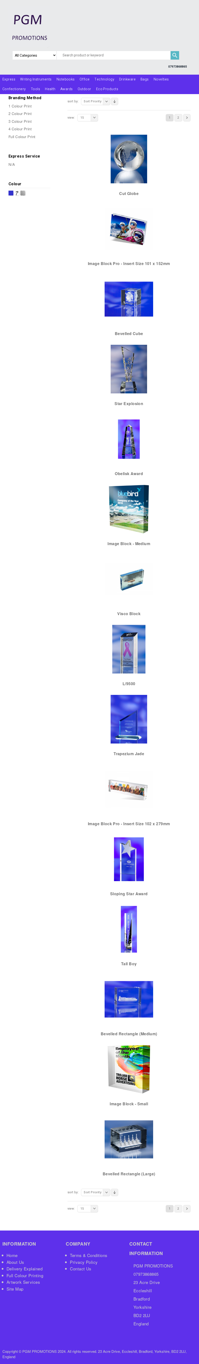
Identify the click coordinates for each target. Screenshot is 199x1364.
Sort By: (73, 101)
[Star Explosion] (129, 369)
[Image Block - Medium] (129, 509)
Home (12, 1255)
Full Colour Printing (25, 1275)
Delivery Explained (24, 1269)
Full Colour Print (21, 136)
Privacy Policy (84, 1262)
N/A (11, 164)
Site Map (15, 1289)
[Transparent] (22, 193)
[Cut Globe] (129, 158)
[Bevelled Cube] (129, 298)
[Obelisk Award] (129, 439)
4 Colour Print (20, 128)
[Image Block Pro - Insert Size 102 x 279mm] (129, 789)
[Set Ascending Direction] (114, 101)
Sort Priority (92, 101)
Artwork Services (23, 1282)
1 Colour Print (20, 105)
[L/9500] (129, 649)
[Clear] (16, 193)
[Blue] (10, 193)
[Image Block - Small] (129, 1069)
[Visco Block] (129, 579)
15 (82, 117)
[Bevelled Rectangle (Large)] (129, 1139)
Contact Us (80, 1269)
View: (71, 117)
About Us (15, 1262)
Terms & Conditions (88, 1255)
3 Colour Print (20, 121)
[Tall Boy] (129, 929)
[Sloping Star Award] (129, 859)
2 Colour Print (20, 113)
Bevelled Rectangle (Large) (129, 1174)
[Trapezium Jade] (129, 719)
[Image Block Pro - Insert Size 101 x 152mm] (129, 228)
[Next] (187, 117)
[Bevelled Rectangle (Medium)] (129, 999)
